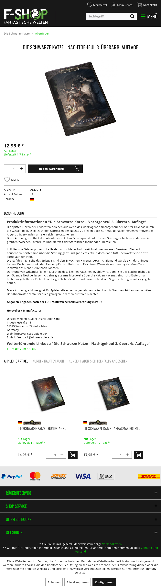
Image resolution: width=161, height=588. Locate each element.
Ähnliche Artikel (16, 361)
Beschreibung (14, 213)
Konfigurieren (104, 582)
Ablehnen (54, 582)
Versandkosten (112, 544)
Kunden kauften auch (48, 361)
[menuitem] (97, 4)
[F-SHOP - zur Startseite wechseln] (26, 16)
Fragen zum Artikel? (23, 349)
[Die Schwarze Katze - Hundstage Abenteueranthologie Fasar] (48, 393)
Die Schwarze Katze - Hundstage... (42, 428)
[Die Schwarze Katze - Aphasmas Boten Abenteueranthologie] (113, 393)
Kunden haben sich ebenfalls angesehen (98, 361)
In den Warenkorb (51, 169)
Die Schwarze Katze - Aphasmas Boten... (111, 428)
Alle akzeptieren (78, 582)
